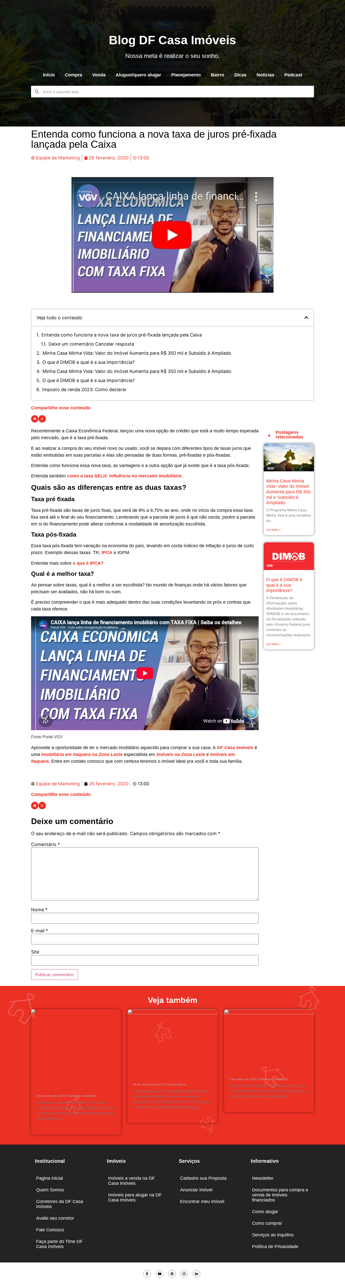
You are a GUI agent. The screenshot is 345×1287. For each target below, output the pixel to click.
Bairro (217, 74)
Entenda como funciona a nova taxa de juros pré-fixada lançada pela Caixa (121, 334)
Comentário (45, 844)
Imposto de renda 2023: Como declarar (84, 389)
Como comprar (267, 1223)
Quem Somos (50, 1189)
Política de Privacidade (275, 1246)
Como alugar (265, 1211)
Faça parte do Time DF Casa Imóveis (59, 1244)
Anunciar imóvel (196, 1189)
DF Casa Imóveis (235, 747)
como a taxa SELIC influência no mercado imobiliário (124, 475)
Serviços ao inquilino (273, 1234)
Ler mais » (273, 530)
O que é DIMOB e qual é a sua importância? (88, 362)
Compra (73, 74)
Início (49, 74)
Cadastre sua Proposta (203, 1178)
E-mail (39, 931)
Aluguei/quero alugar (138, 74)
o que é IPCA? (88, 563)
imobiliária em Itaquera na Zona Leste (81, 754)
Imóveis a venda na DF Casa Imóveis (131, 1181)
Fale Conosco (50, 1229)
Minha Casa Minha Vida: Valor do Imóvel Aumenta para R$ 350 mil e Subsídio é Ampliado (136, 353)
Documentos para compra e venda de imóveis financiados (280, 1194)
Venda (99, 74)
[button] (306, 317)
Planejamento (186, 74)
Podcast (293, 74)
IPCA (107, 552)
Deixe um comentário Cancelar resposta (91, 344)
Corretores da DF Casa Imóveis (59, 1204)
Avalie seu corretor (55, 1218)
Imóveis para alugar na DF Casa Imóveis (135, 1197)
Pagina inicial (49, 1178)
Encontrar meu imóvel (202, 1201)
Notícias (265, 74)
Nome (39, 910)
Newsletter (263, 1178)
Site (35, 952)
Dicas (240, 74)
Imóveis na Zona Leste (180, 754)
